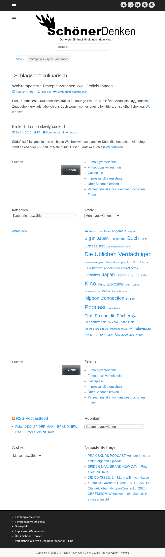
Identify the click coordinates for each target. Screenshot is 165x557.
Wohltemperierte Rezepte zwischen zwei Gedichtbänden (62, 86)
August (131, 231)
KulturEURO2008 (111, 284)
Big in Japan (97, 238)
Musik (105, 291)
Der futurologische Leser (118, 246)
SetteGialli (113, 322)
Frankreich (145, 262)
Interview (92, 275)
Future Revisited (93, 268)
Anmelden (19, 231)
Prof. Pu (45, 91)
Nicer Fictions (119, 291)
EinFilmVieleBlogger (94, 262)
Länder (136, 284)
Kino (90, 283)
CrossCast (95, 246)
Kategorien (20, 210)
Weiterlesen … (116, 147)
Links (128, 285)
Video (139, 334)
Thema (88, 334)
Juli (137, 275)
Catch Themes (120, 552)
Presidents (113, 308)
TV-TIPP (99, 334)
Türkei (109, 334)
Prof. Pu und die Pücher (107, 315)
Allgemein (119, 231)
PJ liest (130, 298)
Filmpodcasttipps (115, 262)
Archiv (89, 210)
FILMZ (132, 262)
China (144, 238)
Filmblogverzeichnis (102, 162)
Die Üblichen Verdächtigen (118, 254)
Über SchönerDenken (103, 184)
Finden (71, 170)
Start (20, 59)
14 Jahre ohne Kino (97, 231)
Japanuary (125, 275)
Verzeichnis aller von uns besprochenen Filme (44, 540)
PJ (38, 132)
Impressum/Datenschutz (105, 178)
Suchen (17, 162)
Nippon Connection (104, 298)
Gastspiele (95, 173)
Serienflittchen (95, 322)
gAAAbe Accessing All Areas (121, 267)
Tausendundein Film (121, 329)
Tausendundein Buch (96, 329)
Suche (71, 370)
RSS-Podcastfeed (32, 418)
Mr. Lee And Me (92, 291)
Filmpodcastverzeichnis (105, 167)
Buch (133, 238)
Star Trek (127, 322)
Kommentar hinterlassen (72, 91)
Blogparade (117, 238)
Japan (108, 274)
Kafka (144, 275)
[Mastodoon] (151, 7)
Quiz (135, 316)
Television (142, 328)
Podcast (95, 307)
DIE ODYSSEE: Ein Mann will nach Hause (118, 477)
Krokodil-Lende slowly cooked (38, 126)
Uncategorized (124, 334)
